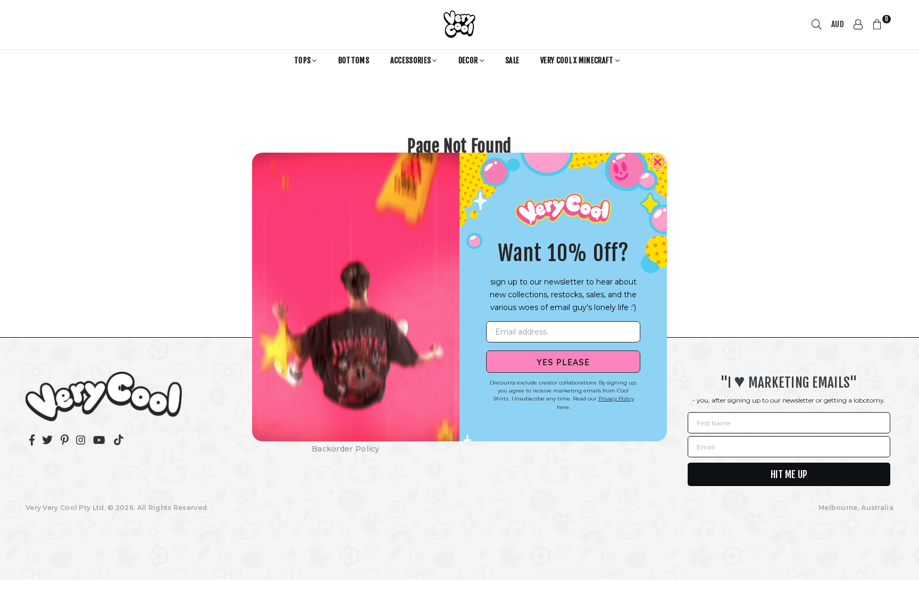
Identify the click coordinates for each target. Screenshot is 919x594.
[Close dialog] (657, 162)
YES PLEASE (563, 361)
